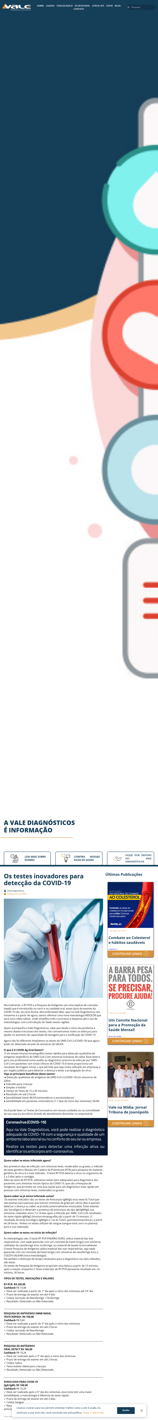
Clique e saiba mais (93, 1412)
